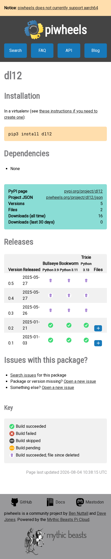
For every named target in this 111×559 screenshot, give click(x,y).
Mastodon (94, 502)
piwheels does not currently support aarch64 (58, 7)
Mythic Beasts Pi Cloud (68, 519)
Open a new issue (80, 381)
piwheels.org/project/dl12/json (74, 197)
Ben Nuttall (78, 513)
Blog (95, 50)
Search (15, 50)
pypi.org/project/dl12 (83, 191)
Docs (60, 502)
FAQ (42, 50)
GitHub (26, 502)
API (69, 50)
